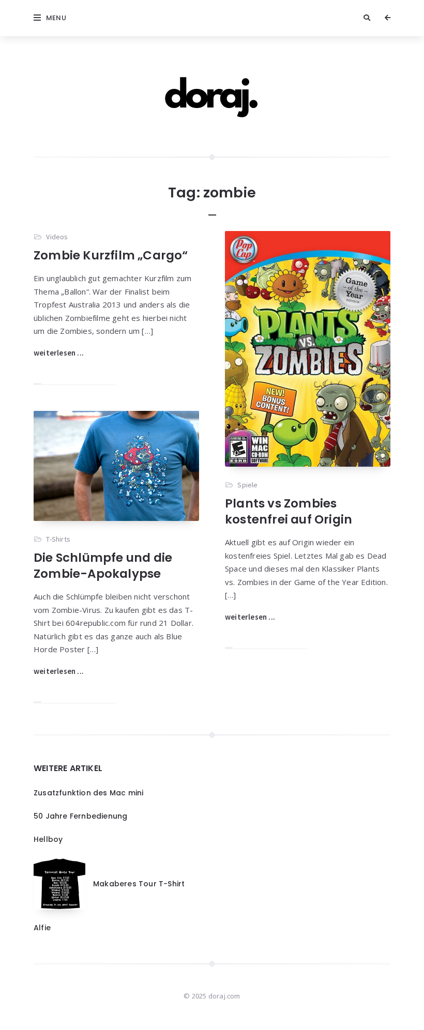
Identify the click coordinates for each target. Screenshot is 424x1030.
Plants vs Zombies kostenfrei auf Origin (288, 511)
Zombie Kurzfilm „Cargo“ (111, 255)
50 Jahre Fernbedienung (80, 816)
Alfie (42, 928)
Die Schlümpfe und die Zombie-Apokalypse (103, 565)
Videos (57, 236)
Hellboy (48, 839)
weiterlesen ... (59, 353)
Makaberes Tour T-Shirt (139, 884)
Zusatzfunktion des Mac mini (88, 793)
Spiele (247, 484)
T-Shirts (58, 539)
